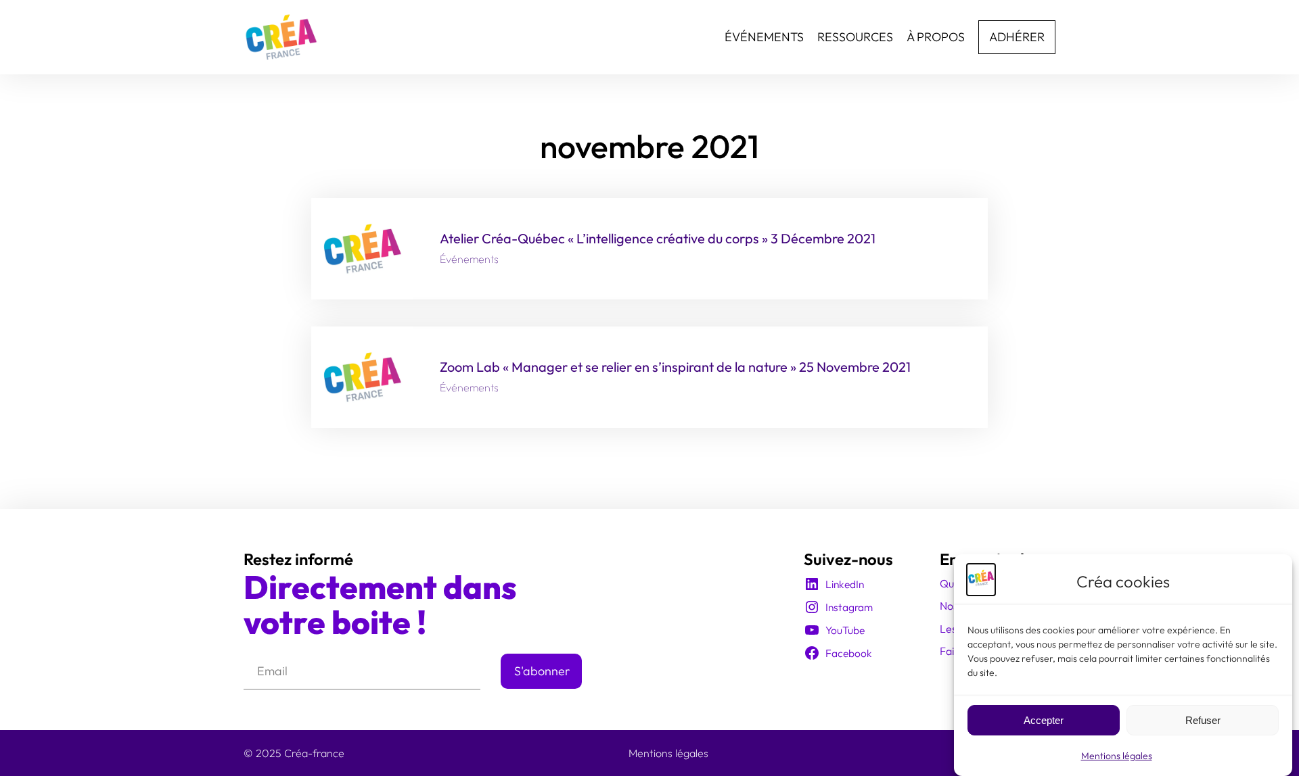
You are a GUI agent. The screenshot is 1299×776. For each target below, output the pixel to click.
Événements (469, 259)
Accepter (1044, 720)
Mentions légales (1116, 756)
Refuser (1203, 720)
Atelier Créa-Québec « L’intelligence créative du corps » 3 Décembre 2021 (657, 238)
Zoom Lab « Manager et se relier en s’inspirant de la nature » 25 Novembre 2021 (675, 367)
